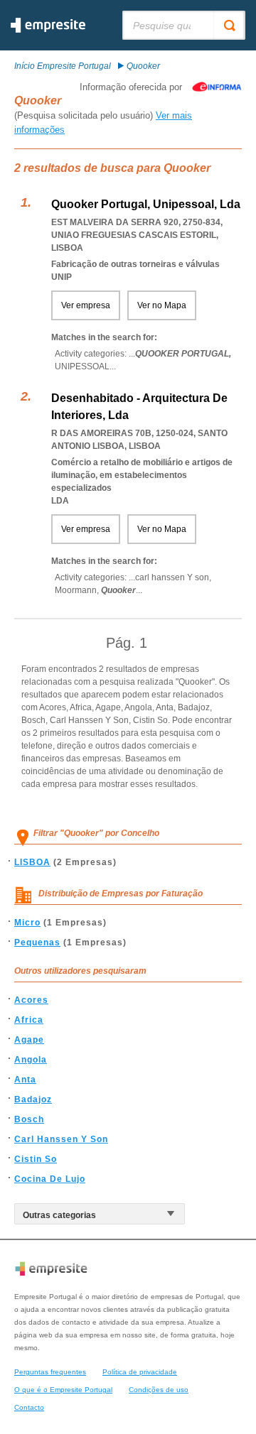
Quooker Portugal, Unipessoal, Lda (145, 204)
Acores (31, 1000)
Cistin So (35, 1159)
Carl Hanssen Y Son (61, 1139)
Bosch (29, 1119)
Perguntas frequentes (50, 1372)
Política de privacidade (139, 1372)
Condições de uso (158, 1390)
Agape (29, 1040)
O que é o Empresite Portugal (63, 1390)
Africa (28, 1020)
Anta (25, 1080)
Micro (27, 923)
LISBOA (32, 862)
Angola (30, 1060)
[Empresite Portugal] (48, 30)
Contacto (29, 1407)
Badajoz (33, 1099)
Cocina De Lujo (49, 1179)
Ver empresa (85, 305)
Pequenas (37, 942)
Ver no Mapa (161, 305)
